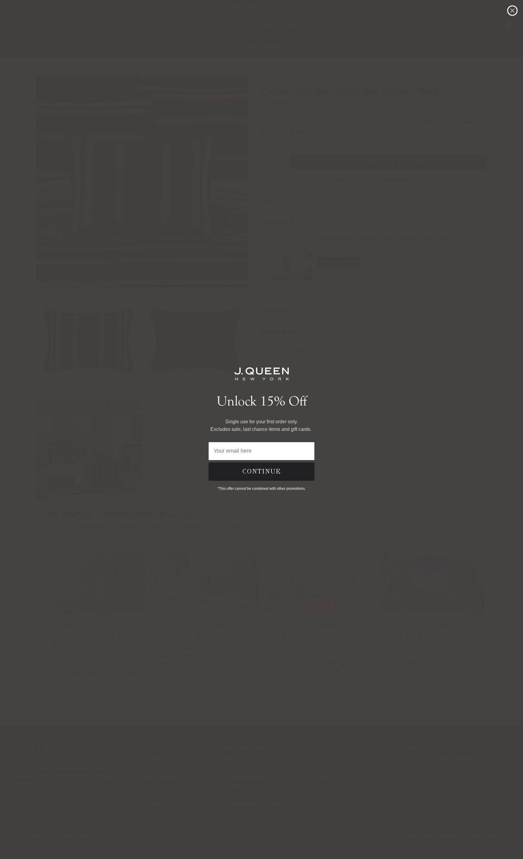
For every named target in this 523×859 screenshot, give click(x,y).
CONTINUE (261, 471)
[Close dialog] (512, 10)
